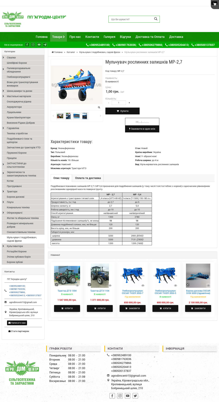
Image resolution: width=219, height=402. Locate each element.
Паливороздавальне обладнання (18, 69)
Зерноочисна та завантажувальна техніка (21, 173)
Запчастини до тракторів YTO (24, 147)
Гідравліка (13, 128)
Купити (123, 111)
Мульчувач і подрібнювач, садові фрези (22, 239)
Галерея (109, 37)
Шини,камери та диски (19, 90)
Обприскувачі (14, 212)
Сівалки (11, 57)
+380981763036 (176, 15)
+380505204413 (176, 23)
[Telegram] (45, 44)
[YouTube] (39, 44)
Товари (57, 37)
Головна (42, 37)
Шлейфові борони (17, 62)
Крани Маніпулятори (18, 117)
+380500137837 (176, 27)
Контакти (92, 37)
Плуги (10, 202)
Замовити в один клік (142, 128)
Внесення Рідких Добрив (21, 122)
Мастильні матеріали (19, 96)
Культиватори (15, 246)
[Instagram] (33, 44)
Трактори (12, 191)
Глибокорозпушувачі (18, 76)
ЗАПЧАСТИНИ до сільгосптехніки (16, 165)
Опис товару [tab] (61, 178)
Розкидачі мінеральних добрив (20, 225)
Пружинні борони (17, 152)
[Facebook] (27, 44)
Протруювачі (14, 186)
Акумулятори (14, 106)
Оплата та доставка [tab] (88, 178)
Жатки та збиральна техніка (23, 218)
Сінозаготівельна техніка (21, 232)
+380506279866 (176, 19)
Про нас (75, 37)
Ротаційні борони (17, 251)
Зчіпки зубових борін (19, 256)
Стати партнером (20, 331)
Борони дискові (15, 196)
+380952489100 (176, 11)
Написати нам (18, 322)
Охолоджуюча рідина (19, 101)
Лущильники (14, 112)
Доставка (176, 37)
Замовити (133, 308)
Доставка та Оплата (150, 37)
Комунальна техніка (18, 207)
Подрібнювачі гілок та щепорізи (19, 140)
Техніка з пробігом (17, 133)
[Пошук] (155, 19)
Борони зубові (15, 262)
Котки (10, 180)
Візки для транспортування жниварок (22, 84)
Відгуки (125, 37)
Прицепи (12, 158)
